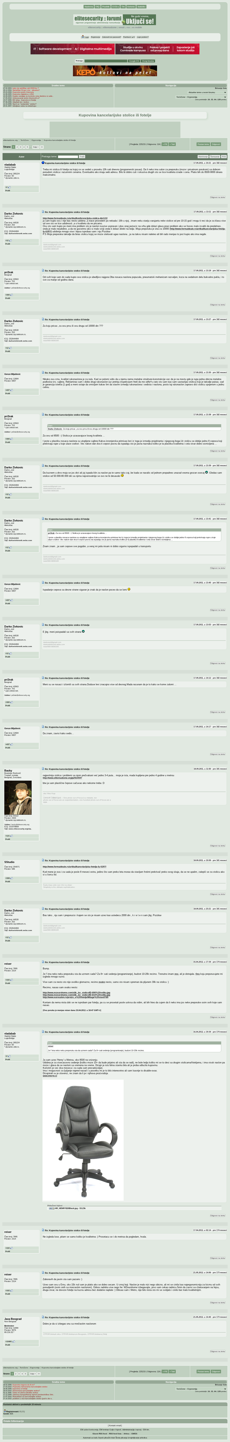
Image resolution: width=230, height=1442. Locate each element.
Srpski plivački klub (106, 1438)
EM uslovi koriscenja (89, 1430)
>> (42, 147)
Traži (82, 157)
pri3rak (51, 533)
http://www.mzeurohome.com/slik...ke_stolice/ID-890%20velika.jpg (76, 992)
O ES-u (115, 7)
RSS (128, 27)
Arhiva (126, 1434)
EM (133, 1434)
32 (212, 99)
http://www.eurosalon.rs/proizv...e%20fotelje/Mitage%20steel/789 (75, 997)
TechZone (24, 140)
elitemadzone (110, 27)
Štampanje (214, 157)
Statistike (141, 7)
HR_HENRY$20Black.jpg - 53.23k (70, 1208)
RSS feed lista (115, 1434)
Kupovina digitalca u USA (23, 94)
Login (86, 37)
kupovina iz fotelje (20, 1389)
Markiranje (203, 157)
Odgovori (216, 144)
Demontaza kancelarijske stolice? (26, 1391)
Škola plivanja (121, 1438)
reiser (50, 1046)
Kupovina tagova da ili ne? (24, 1385)
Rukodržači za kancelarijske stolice (27, 1397)
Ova (198, 974)
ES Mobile (137, 27)
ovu (176, 974)
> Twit (172, 144)
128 (219, 99)
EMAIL (121, 27)
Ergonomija (36, 140)
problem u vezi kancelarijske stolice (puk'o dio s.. (33, 1398)
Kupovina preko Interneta (23, 92)
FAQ (98, 7)
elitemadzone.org (10, 140)
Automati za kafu (90, 1438)
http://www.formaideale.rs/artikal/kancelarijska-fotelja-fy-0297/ (74, 866)
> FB (165, 144)
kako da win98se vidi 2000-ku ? (26, 88)
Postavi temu (203, 144)
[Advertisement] (115, 130)
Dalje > (35, 147)
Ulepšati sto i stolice (21, 102)
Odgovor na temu (217, 197)
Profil (7, 191)
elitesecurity (94, 27)
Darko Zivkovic (55, 429)
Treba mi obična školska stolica (25, 1393)
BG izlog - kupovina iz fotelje (24, 100)
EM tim (146, 1430)
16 (209, 99)
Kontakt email (115, 1425)
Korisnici (131, 7)
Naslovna (89, 7)
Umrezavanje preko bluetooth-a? (26, 98)
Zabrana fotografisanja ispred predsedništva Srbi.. (33, 1395)
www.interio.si (50, 1076)
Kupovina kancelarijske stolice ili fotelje (60, 140)
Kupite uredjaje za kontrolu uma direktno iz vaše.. (33, 96)
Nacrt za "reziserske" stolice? (24, 104)
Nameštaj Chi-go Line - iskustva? (26, 90)
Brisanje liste (221, 88)
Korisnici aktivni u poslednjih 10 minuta (22, 1404)
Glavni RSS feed (100, 1434)
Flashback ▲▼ (129, 37)
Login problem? (142, 37)
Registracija (95, 37)
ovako (102, 982)
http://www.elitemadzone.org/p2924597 (62, 778)
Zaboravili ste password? (111, 37)
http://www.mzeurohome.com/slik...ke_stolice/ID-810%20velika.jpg (76, 995)
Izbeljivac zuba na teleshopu (24, 106)
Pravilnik (106, 7)
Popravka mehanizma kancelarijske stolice (30, 1387)
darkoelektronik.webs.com (20, 233)
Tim (123, 7)
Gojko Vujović (115, 1430)
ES (136, 1434)
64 (215, 99)
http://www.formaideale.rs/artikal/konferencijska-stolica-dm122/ (75, 218)
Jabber (7, 288)
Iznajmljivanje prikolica (137, 1438)
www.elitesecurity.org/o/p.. (20, 829)
